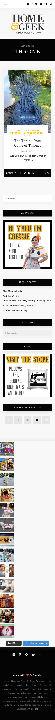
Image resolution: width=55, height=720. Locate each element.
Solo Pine (33, 709)
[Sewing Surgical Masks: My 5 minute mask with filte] (7, 585)
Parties (27, 136)
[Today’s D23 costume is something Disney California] (7, 479)
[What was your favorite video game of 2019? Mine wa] (7, 616)
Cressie (11, 173)
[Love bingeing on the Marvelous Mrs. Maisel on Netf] (7, 631)
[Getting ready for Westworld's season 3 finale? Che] (7, 570)
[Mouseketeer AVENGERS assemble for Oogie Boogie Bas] (7, 449)
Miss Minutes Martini (13, 291)
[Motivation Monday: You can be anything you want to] (7, 601)
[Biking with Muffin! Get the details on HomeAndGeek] (7, 555)
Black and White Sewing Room (18, 305)
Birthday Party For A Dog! (15, 310)
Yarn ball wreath (11, 296)
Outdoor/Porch (33, 133)
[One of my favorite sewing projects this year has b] (7, 495)
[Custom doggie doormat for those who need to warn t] (7, 540)
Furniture (21, 130)
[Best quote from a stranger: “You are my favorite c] (7, 464)
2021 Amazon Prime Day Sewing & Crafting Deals (27, 300)
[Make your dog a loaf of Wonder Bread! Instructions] (7, 525)
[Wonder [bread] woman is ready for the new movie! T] (7, 510)
